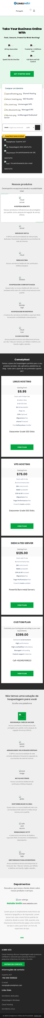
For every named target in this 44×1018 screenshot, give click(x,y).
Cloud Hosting (7, 1004)
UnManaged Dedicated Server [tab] (20, 116)
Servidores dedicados (10, 996)
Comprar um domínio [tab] (14, 88)
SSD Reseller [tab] (27, 99)
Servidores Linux (8, 1009)
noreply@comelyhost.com (12, 985)
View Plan (22, 447)
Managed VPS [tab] (27, 109)
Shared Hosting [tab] (29, 93)
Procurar (37, 127)
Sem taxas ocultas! (17, 136)
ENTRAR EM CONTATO (13, 964)
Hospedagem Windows (11, 1000)
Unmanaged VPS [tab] (24, 104)
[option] (22, 916)
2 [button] (22, 937)
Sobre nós (37, 1016)
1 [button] (21, 937)
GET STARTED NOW (22, 74)
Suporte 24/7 (7, 975)
